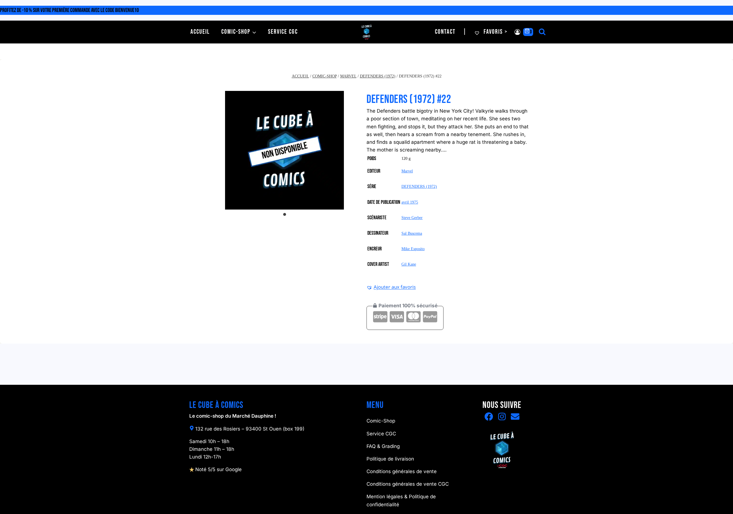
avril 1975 (409, 202)
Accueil (200, 32)
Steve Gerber (412, 218)
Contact (445, 32)
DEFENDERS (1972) (419, 186)
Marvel (407, 171)
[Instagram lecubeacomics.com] (502, 416)
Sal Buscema (411, 233)
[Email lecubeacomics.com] (515, 416)
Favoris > (495, 32)
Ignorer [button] (147, 10)
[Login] (517, 32)
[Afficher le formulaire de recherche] (542, 32)
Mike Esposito (413, 249)
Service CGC (283, 32)
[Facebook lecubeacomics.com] (488, 416)
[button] (391, 287)
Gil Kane (408, 264)
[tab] (284, 214)
